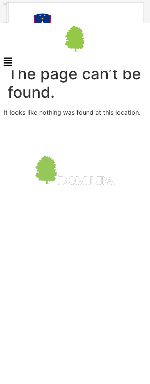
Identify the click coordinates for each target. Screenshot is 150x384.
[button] (75, 62)
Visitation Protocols (34, 329)
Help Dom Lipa (27, 339)
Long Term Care (29, 349)
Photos (16, 309)
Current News (26, 299)
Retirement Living (31, 359)
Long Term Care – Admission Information (65, 319)
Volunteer (19, 369)
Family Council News (36, 379)
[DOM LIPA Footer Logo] (75, 170)
